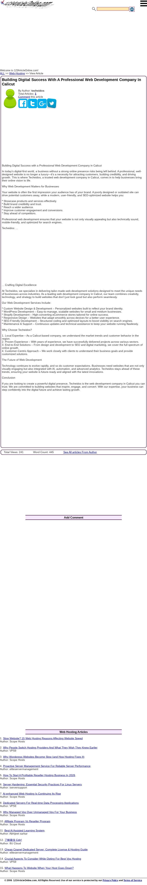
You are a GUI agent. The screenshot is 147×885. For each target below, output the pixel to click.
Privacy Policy (110, 880)
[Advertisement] (73, 41)
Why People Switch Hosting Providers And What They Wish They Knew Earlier (50, 747)
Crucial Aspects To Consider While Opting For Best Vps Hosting (43, 858)
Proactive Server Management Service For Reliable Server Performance (47, 766)
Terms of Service (132, 880)
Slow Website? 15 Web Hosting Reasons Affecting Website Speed (43, 738)
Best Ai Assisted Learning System (24, 830)
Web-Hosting (17, 73)
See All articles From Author (80, 452)
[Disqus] (73, 573)
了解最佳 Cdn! (13, 839)
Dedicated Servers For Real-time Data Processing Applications (41, 802)
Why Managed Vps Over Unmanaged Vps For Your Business (40, 812)
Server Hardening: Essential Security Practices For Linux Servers (42, 784)
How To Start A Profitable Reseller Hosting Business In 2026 (39, 775)
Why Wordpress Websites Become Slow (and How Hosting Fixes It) (43, 756)
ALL (2, 73)
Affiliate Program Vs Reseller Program (27, 821)
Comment (24, 96)
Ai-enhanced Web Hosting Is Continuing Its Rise (32, 793)
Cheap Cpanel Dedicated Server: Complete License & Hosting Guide (46, 849)
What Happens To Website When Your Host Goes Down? (39, 867)
